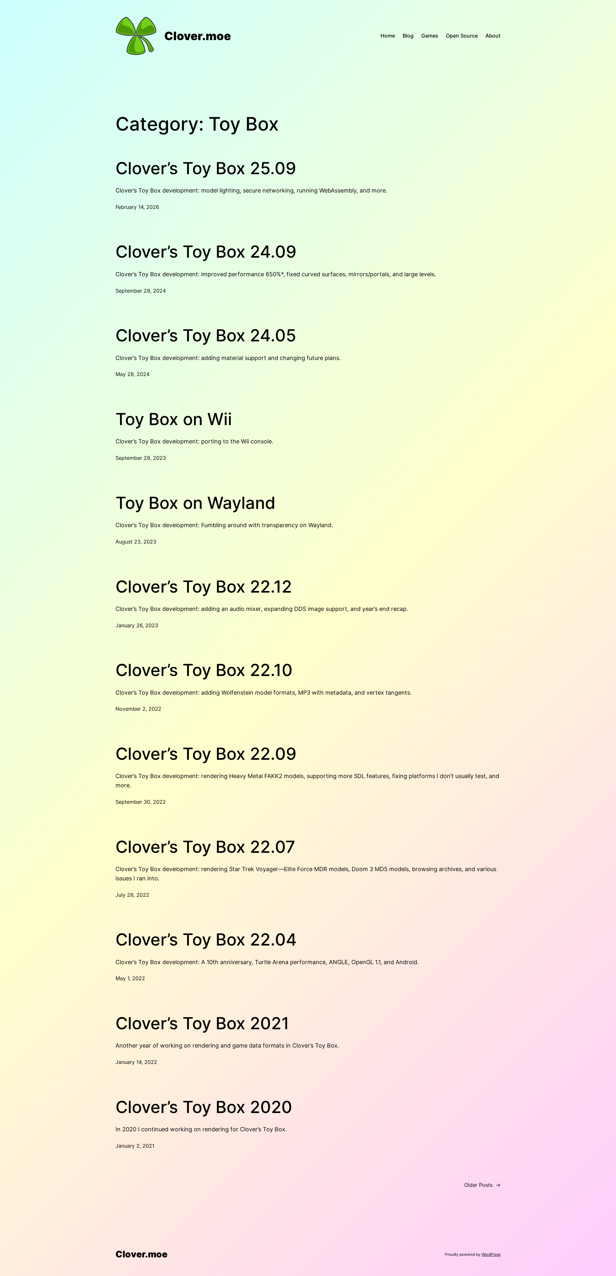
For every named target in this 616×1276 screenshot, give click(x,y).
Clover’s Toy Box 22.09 (206, 754)
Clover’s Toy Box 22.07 (205, 847)
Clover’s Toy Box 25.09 (206, 168)
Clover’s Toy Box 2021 (202, 1023)
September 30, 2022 (141, 802)
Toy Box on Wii (174, 419)
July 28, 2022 (132, 895)
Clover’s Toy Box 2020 (204, 1107)
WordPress (491, 1254)
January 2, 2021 (135, 1146)
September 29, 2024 (141, 290)
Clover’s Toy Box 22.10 (204, 670)
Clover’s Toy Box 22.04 (206, 940)
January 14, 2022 (136, 1062)
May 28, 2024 (133, 374)
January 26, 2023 (137, 625)
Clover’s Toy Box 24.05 (206, 336)
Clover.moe (197, 36)
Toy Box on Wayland (196, 503)
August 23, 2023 (136, 541)
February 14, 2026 (137, 207)
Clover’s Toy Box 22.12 (204, 587)
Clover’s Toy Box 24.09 (206, 252)
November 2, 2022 (138, 709)
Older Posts (482, 1185)
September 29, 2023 (141, 458)
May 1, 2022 (130, 978)
